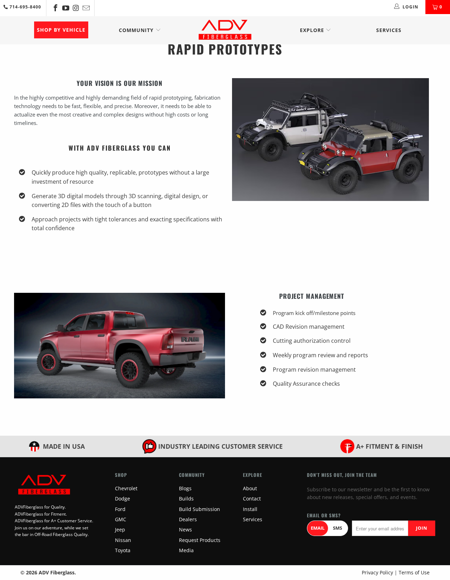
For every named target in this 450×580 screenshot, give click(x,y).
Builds (186, 498)
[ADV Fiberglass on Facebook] (55, 8)
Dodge (122, 498)
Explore (313, 30)
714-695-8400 (24, 7)
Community (137, 30)
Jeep (120, 529)
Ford (120, 509)
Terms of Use (414, 572)
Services (388, 30)
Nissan (123, 540)
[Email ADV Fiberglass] (86, 8)
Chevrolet (126, 488)
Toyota (122, 550)
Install (250, 509)
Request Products (199, 540)
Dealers (188, 519)
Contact (252, 498)
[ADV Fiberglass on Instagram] (75, 8)
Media (186, 550)
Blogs (185, 488)
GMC (120, 519)
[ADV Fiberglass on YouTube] (65, 8)
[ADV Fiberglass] (225, 30)
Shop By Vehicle (61, 29)
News (185, 529)
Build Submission (199, 509)
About (250, 488)
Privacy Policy (377, 572)
